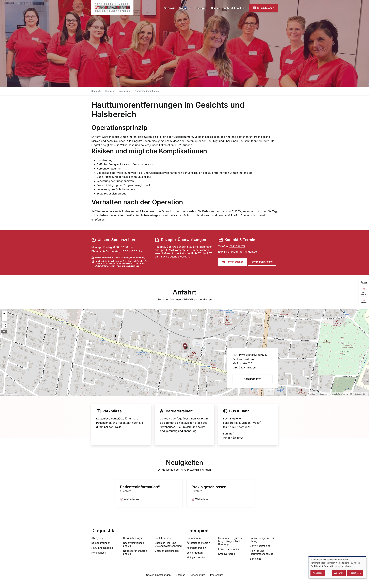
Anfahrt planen (252, 378)
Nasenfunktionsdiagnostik (134, 544)
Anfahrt (184, 292)
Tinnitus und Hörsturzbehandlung (261, 552)
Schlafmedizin (163, 538)
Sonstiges (255, 558)
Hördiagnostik (99, 552)
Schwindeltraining (260, 545)
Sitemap (180, 574)
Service (215, 8)
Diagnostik (185, 8)
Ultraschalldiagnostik (167, 550)
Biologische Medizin (198, 557)
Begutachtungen (100, 542)
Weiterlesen (131, 499)
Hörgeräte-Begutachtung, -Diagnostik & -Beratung (230, 541)
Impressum (216, 574)
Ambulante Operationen (146, 91)
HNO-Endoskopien (102, 547)
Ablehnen (338, 573)
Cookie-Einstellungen (158, 574)
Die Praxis (169, 8)
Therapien (201, 8)
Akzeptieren (355, 573)
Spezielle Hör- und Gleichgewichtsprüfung (168, 544)
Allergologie (98, 538)
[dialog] (337, 567)
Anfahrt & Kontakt (234, 8)
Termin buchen (265, 8)
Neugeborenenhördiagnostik (135, 552)
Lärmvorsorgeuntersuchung (263, 540)
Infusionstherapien (229, 549)
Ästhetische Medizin (198, 542)
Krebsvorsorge (226, 553)
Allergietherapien (196, 547)
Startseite (96, 91)
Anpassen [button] (317, 573)
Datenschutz (197, 574)
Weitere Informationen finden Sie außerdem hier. (117, 266)
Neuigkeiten (184, 462)
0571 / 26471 (237, 246)
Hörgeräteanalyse (133, 538)
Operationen (124, 91)
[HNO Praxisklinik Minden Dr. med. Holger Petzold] (112, 7)
